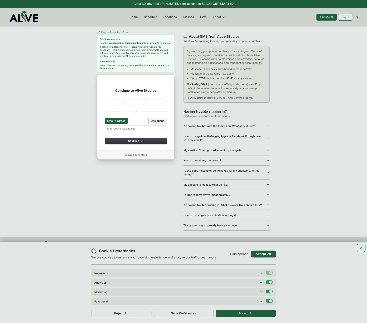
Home (134, 17)
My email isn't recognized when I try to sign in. (213, 150)
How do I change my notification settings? (210, 215)
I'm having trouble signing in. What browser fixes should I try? (223, 205)
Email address (116, 121)
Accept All (263, 254)
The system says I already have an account (211, 225)
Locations (170, 17)
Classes (188, 17)
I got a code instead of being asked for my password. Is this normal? (221, 172)
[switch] (269, 273)
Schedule (150, 17)
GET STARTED (223, 4)
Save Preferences (183, 313)
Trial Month (327, 17)
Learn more (208, 257)
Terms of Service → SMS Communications (229, 97)
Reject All (121, 313)
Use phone (157, 121)
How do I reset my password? (202, 160)
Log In (345, 17)
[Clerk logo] (142, 155)
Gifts (203, 17)
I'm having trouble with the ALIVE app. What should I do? (219, 126)
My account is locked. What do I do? (206, 184)
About (217, 17)
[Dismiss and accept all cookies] (361, 247)
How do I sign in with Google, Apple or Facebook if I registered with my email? (223, 138)
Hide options (239, 254)
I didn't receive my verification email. (207, 195)
